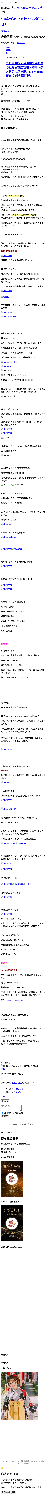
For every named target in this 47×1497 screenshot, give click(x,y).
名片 (8, 53)
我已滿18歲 (6, 1492)
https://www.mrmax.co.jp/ (15, 1000)
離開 (13, 1492)
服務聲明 (26, 1464)
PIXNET (11, 1461)
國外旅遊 (20, 1089)
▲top (3, 1096)
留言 (20, 1083)
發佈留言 (5, 1116)
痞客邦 (14, 1083)
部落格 (9, 50)
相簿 (8, 47)
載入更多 (5, 1101)
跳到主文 (5, 31)
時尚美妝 (21, 43)
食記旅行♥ (20, 1092)
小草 (3, 1069)
